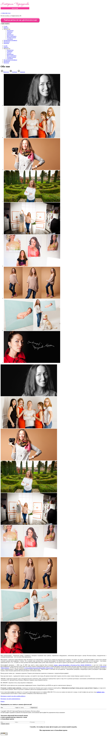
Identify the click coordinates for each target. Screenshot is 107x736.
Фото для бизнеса (11, 36)
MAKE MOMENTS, (86, 665)
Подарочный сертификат (10, 40)
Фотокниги (7, 41)
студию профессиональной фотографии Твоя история (38, 668)
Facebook (14, 72)
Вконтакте (6, 72)
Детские (9, 33)
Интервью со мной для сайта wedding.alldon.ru (13, 696)
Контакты (6, 43)
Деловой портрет (11, 37)
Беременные (10, 34)
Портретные (10, 30)
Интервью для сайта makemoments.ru (10, 698)
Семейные (9, 32)
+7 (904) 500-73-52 (5, 13)
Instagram (22, 72)
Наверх (3, 701)
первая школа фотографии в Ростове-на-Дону (67, 665)
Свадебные (10, 39)
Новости (6, 27)
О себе (5, 26)
